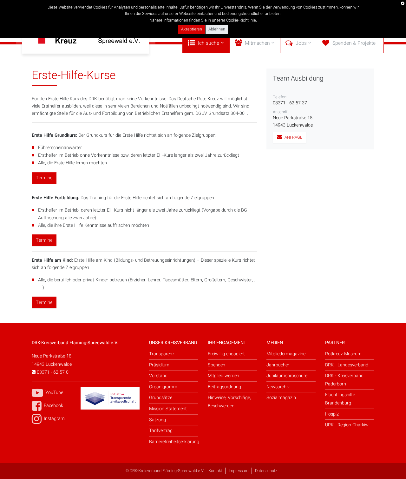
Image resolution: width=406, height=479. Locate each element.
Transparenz (161, 354)
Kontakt (215, 471)
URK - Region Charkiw (347, 425)
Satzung (157, 420)
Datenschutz (266, 471)
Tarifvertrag (161, 430)
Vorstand (158, 375)
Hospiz (332, 414)
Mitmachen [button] (257, 43)
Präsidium (159, 365)
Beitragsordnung (224, 387)
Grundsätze (160, 397)
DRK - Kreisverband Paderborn (344, 379)
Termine (44, 177)
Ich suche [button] (208, 43)
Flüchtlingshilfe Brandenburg (340, 398)
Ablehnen (216, 29)
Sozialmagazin (281, 397)
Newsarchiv (278, 387)
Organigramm (163, 387)
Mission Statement (168, 408)
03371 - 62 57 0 (52, 372)
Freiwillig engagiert (226, 354)
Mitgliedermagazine (285, 354)
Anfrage (293, 137)
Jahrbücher (277, 365)
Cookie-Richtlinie (241, 20)
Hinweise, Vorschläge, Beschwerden (229, 401)
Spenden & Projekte (354, 43)
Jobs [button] (301, 43)
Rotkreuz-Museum (343, 354)
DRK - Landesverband (346, 365)
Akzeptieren (191, 29)
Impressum (238, 471)
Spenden (216, 365)
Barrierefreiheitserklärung (173, 441)
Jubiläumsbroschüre (286, 375)
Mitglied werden (223, 375)
